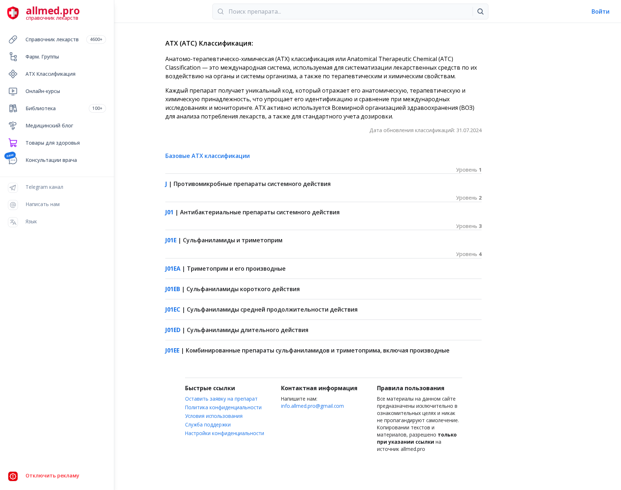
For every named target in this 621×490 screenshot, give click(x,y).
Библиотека (64, 108)
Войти (601, 11)
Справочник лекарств (64, 39)
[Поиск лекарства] (480, 11)
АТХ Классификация (50, 73)
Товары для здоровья (53, 142)
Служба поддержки (208, 424)
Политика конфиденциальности (223, 407)
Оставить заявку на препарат (221, 398)
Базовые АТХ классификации (207, 156)
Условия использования (214, 415)
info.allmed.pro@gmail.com (312, 405)
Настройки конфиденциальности (224, 433)
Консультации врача (51, 160)
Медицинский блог (49, 125)
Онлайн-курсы (43, 91)
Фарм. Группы (42, 56)
